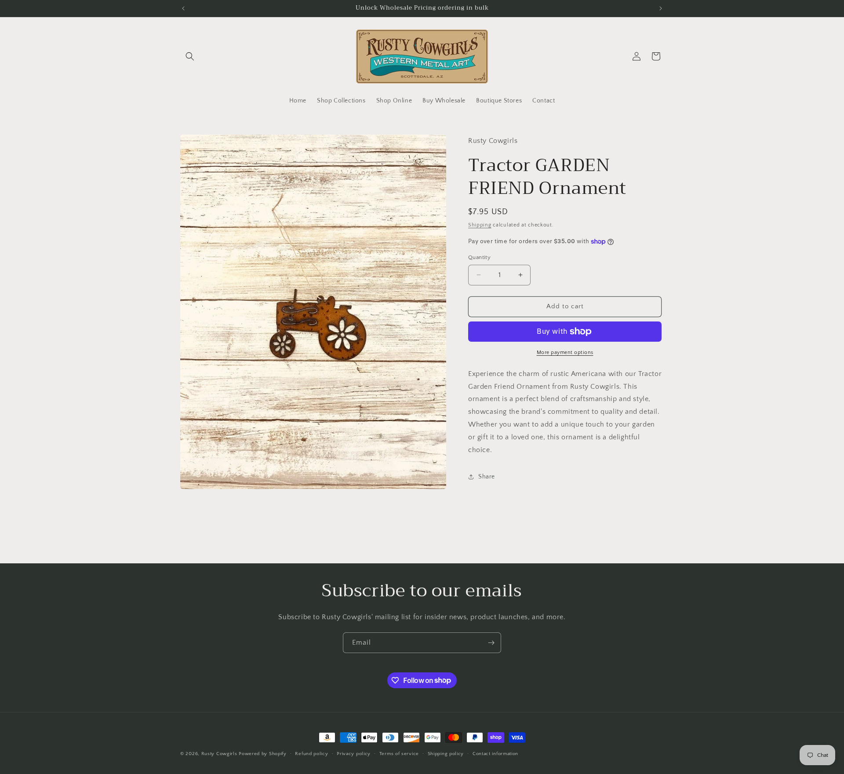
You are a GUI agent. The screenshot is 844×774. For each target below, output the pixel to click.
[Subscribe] (491, 642)
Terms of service (399, 753)
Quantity (479, 257)
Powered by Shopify (263, 753)
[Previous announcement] (183, 8)
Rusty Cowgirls (219, 753)
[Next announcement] (660, 8)
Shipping (479, 224)
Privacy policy (354, 753)
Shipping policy (446, 753)
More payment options (565, 352)
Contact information (495, 753)
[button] (190, 56)
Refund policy (311, 753)
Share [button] (486, 476)
